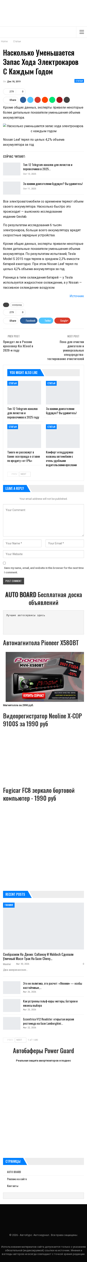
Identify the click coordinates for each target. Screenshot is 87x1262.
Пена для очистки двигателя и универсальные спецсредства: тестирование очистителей (65, 350)
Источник (77, 296)
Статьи (79, 80)
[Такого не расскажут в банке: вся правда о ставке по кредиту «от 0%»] (24, 436)
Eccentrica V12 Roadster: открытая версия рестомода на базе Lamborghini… (48, 1021)
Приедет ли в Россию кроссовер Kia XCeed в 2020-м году (18, 345)
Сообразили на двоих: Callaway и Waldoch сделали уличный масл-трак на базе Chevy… (38, 956)
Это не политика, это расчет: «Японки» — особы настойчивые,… (52, 985)
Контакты (12, 1186)
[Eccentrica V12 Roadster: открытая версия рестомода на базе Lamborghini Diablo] (11, 1023)
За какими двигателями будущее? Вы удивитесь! (53, 183)
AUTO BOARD (14, 1172)
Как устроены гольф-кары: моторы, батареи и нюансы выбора (50, 1003)
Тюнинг (8, 905)
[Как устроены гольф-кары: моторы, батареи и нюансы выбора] (11, 1005)
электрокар (17, 304)
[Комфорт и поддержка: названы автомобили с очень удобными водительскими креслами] (63, 436)
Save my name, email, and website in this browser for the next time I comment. (44, 570)
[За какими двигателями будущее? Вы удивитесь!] (11, 188)
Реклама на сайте (17, 1179)
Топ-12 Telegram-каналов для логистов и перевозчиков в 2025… (47, 166)
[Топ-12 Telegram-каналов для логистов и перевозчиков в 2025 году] (11, 169)
